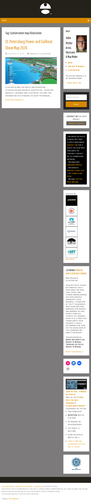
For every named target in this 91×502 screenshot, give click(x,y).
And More (70, 259)
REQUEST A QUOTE (76, 123)
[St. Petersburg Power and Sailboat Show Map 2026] (31, 71)
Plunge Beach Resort (75, 406)
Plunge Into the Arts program (74, 400)
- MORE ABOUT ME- (74, 83)
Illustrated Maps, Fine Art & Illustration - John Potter (22, 486)
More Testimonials (74, 352)
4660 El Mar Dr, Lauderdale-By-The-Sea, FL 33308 (77, 444)
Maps (70, 63)
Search (76, 104)
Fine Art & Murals (76, 66)
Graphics (34, 54)
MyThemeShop (14, 499)
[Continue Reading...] (14, 100)
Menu (4, 20)
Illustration (45, 54)
